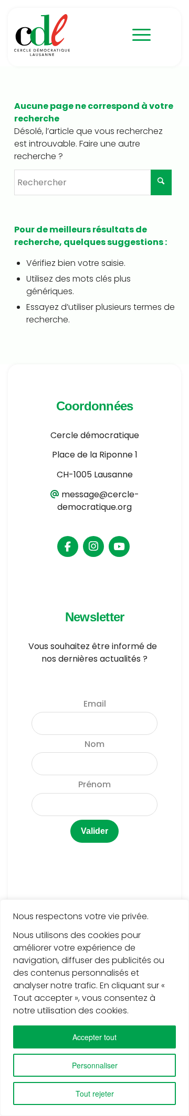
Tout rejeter (95, 1093)
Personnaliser (95, 1065)
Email (94, 703)
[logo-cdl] (68, 35)
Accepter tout (94, 1037)
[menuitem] (136, 35)
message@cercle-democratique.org (98, 500)
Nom (94, 744)
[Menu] (136, 35)
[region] (94, 1007)
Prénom (94, 784)
